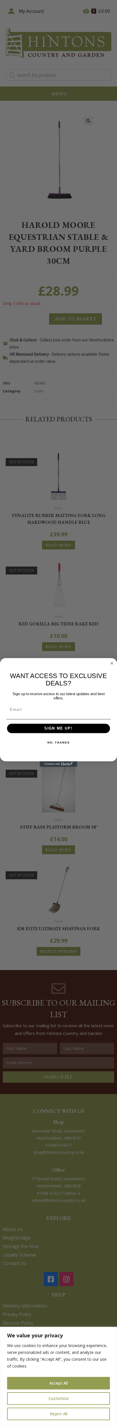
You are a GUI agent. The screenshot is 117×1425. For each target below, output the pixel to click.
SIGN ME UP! (58, 728)
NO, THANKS (58, 742)
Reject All (58, 1413)
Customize (59, 1398)
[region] (58, 1376)
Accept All (58, 1383)
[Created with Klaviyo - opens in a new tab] (58, 764)
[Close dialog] (112, 663)
